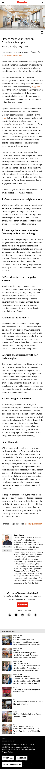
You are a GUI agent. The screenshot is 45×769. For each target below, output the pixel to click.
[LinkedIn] (9, 616)
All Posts (7, 550)
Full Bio (7, 547)
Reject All (21, 758)
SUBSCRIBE (22, 605)
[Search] (42, 2)
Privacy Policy (7, 752)
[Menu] (2, 2)
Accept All (8, 758)
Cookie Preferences (12, 765)
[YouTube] (16, 616)
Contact (5, 738)
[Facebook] (35, 616)
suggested (36, 87)
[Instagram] (22, 616)
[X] (29, 616)
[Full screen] (42, 33)
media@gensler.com (33, 524)
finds (4, 118)
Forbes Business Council (14, 55)
